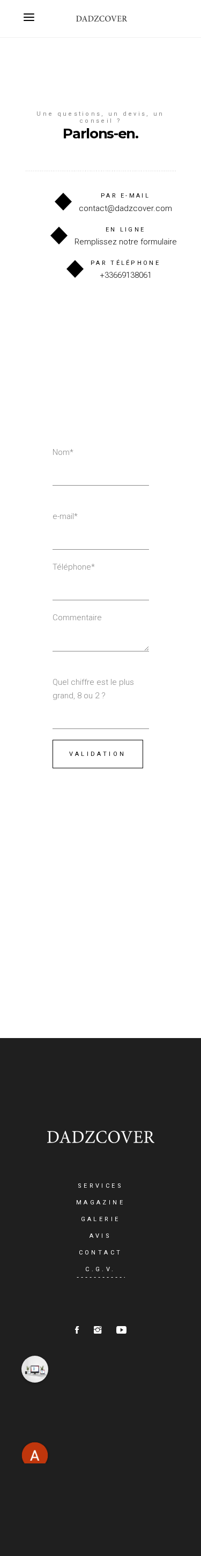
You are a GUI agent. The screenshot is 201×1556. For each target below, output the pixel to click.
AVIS (101, 1235)
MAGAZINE (100, 1202)
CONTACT (101, 1252)
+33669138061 (126, 275)
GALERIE (101, 1219)
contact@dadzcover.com (125, 208)
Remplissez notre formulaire (126, 242)
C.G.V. (100, 1269)
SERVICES (100, 1185)
